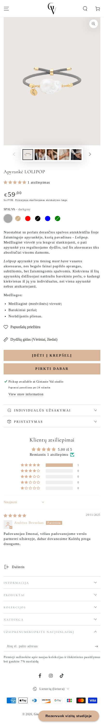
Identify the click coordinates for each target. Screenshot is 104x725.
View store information (25, 394)
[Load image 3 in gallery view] (52, 154)
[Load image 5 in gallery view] (76, 154)
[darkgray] (8, 218)
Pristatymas (22, 200)
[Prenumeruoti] (97, 646)
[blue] (47, 218)
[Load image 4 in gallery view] (64, 154)
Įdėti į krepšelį (52, 355)
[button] (85, 9)
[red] (27, 218)
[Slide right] (90, 154)
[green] (57, 218)
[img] (15, 516)
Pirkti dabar (52, 369)
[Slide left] (14, 154)
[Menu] (6, 9)
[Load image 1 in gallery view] (27, 154)
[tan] (18, 218)
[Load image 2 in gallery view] (40, 154)
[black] (37, 218)
